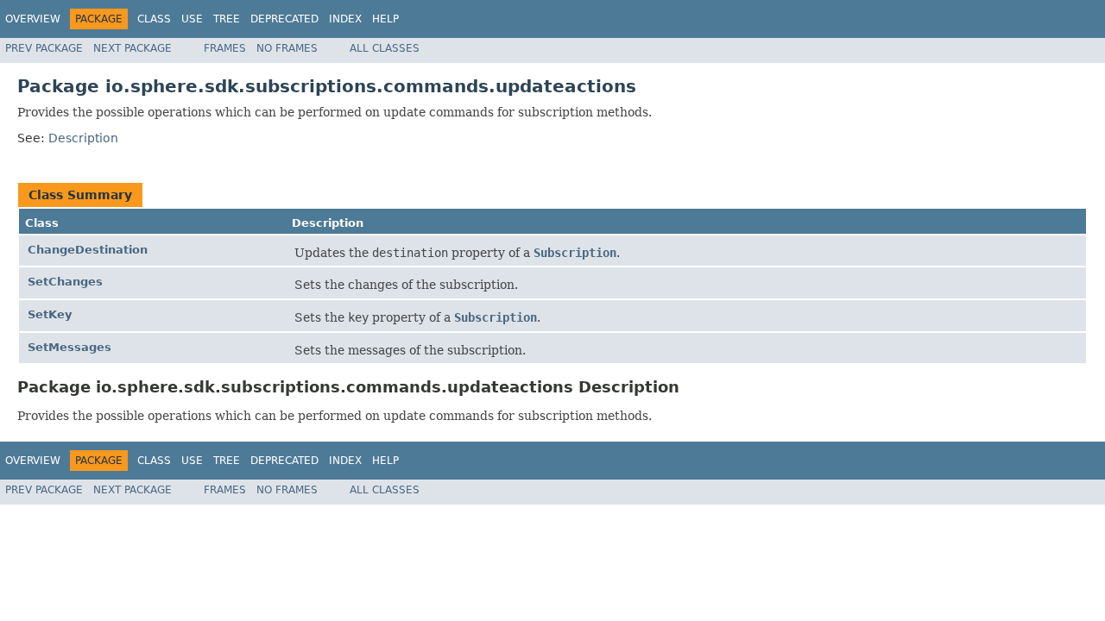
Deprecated (284, 19)
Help (385, 19)
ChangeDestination (88, 249)
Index (345, 19)
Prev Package (44, 48)
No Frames (287, 48)
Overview (32, 19)
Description (83, 138)
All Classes (385, 48)
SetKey (50, 314)
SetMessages (69, 347)
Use (192, 19)
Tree (226, 19)
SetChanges (65, 281)
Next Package (132, 48)
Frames (225, 48)
